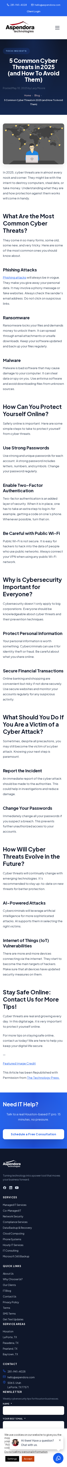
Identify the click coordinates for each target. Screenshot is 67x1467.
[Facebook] (4, 1188)
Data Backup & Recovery (17, 1227)
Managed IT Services (14, 1204)
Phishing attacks (14, 277)
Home (27, 95)
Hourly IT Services (13, 1245)
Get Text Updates (13, 1319)
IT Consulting (10, 1250)
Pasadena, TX (10, 1342)
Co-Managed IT (12, 1210)
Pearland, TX (10, 1348)
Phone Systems (12, 1239)
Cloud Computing (13, 1233)
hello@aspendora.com (47, 4)
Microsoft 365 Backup (16, 1256)
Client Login (33, 11)
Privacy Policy (11, 1302)
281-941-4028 (18, 4)
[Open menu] (57, 28)
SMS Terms (9, 1313)
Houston (8, 1331)
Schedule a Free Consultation (33, 1134)
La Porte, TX (10, 1337)
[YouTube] (17, 1188)
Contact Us (9, 1296)
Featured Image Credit (19, 1063)
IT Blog (7, 1290)
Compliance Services (15, 1221)
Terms (6, 1307)
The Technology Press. (43, 1078)
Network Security (13, 1216)
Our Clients (9, 1284)
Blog (37, 95)
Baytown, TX (10, 1354)
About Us (8, 1273)
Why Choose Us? (13, 1279)
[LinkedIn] (11, 1188)
